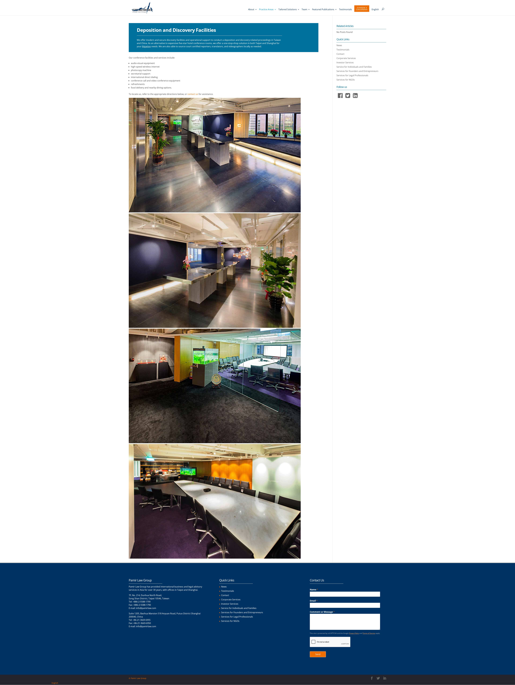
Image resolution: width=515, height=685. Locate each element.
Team (304, 9)
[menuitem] (375, 11)
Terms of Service (369, 633)
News (339, 45)
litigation (146, 46)
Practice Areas (266, 9)
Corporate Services (346, 58)
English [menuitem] (55, 683)
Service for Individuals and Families (354, 66)
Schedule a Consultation (361, 8)
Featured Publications (323, 9)
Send (317, 654)
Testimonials (345, 9)
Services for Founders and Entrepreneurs (357, 71)
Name (314, 589)
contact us (192, 94)
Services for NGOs (345, 79)
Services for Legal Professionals (352, 75)
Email (314, 600)
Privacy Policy (354, 633)
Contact (340, 53)
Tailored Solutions (287, 9)
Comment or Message (322, 612)
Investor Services (345, 62)
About (251, 9)
